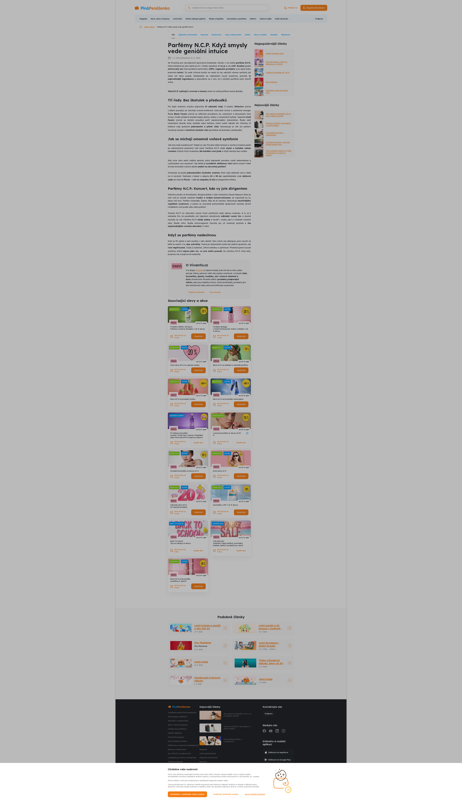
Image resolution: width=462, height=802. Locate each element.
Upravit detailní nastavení (255, 794)
